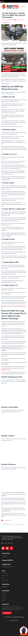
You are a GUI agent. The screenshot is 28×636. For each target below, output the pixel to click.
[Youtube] (3, 548)
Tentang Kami (5, 573)
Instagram (4, 593)
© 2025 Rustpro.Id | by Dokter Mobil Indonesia (14, 617)
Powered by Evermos (14, 620)
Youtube (4, 597)
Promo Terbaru (5, 580)
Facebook (4, 595)
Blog (3, 577)
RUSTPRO (4, 556)
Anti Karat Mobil (7, 520)
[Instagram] (11, 548)
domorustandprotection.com (8, 566)
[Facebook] (7, 548)
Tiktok (3, 600)
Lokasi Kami (4, 575)
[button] (24, 6)
